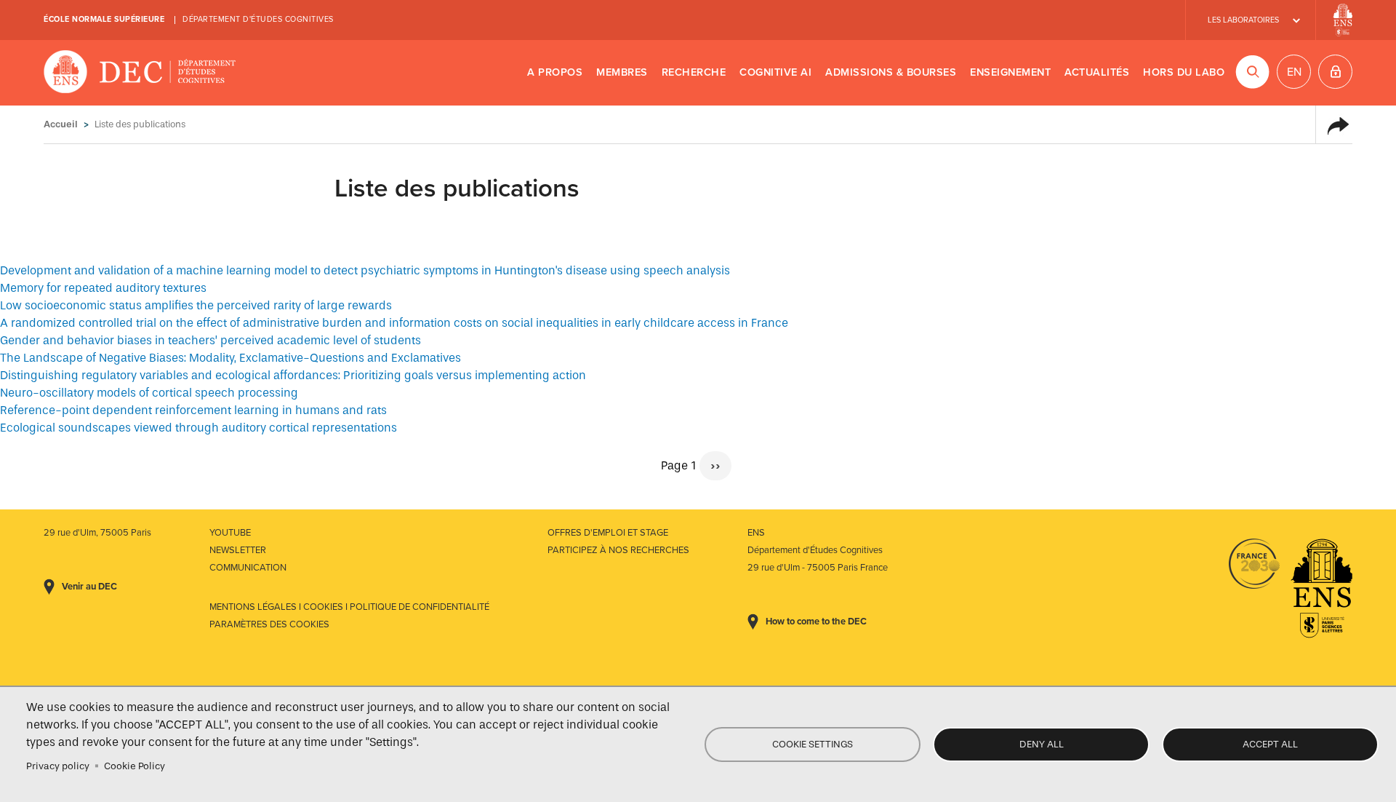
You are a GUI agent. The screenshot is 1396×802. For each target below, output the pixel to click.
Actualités (1096, 72)
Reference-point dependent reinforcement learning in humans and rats (193, 410)
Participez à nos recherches (618, 550)
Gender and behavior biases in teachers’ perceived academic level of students (210, 340)
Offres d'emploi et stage (607, 533)
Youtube (230, 533)
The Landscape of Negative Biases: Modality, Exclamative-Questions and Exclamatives (230, 358)
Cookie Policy (134, 766)
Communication (247, 567)
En (1294, 72)
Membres (622, 72)
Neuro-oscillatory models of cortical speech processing (149, 393)
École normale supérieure (104, 19)
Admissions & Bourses (890, 72)
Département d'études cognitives (258, 19)
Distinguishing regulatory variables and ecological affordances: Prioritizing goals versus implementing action (293, 375)
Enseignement (1010, 72)
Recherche (694, 72)
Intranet (1335, 72)
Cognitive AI (775, 72)
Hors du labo (1183, 72)
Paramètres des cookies (269, 624)
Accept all (1270, 744)
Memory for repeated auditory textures (103, 288)
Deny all (1041, 744)
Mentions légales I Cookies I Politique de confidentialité (349, 607)
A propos (554, 72)
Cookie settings (812, 744)
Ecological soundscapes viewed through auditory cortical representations (198, 427)
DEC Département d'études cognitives (140, 73)
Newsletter (237, 550)
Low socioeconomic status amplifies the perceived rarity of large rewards (196, 305)
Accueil (61, 124)
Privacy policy (57, 766)
